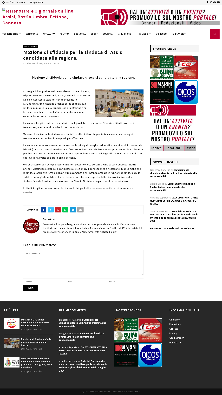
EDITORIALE (32, 34)
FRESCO (161, 34)
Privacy (173, 333)
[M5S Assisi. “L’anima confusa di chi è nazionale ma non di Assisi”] (12, 323)
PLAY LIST (179, 34)
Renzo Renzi (156, 228)
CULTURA (108, 34)
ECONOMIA (80, 34)
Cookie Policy (176, 338)
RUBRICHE (124, 34)
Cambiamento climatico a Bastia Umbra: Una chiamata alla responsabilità (173, 173)
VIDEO (143, 34)
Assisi (26, 47)
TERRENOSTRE (10, 34)
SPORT (94, 34)
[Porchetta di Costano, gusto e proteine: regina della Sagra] (12, 343)
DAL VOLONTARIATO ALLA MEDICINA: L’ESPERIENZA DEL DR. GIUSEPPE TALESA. (174, 200)
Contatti (173, 328)
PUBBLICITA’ (175, 342)
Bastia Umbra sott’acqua (180, 228)
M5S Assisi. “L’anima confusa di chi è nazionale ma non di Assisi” (35, 322)
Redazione (30, 63)
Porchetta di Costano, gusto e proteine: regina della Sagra (36, 342)
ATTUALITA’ (49, 34)
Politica (34, 47)
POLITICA (64, 34)
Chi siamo (174, 319)
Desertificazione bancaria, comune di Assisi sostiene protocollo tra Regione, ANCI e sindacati (36, 363)
